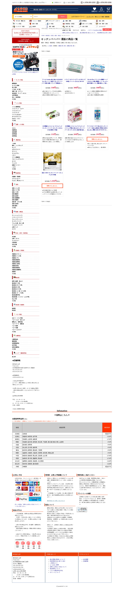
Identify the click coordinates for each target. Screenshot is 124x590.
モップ (14, 147)
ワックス (14, 163)
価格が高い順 (70, 45)
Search (62, 16)
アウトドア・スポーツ (54, 21)
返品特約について (55, 568)
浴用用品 (14, 136)
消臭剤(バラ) (15, 258)
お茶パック (15, 227)
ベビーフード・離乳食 (18, 323)
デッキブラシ (15, 153)
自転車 (34, 26)
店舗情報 (85, 561)
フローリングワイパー (18, 159)
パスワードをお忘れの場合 (95, 30)
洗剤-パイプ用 (16, 190)
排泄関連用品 (15, 343)
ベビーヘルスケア (17, 329)
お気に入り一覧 (66, 30)
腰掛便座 (14, 341)
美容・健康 (51, 26)
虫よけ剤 (14, 299)
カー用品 (51, 23)
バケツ (14, 155)
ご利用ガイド (57, 2)
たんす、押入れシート (18, 180)
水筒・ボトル (15, 238)
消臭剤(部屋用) (16, 267)
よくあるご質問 (69, 2)
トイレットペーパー (17, 217)
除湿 (103, 16)
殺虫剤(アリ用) (16, 283)
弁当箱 (14, 236)
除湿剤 (14, 308)
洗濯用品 (14, 130)
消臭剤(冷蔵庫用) (16, 269)
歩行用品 (14, 345)
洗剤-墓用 (14, 205)
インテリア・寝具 (20, 26)
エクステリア (102, 26)
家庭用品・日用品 (70, 23)
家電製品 (84, 21)
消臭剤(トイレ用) (16, 256)
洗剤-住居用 (15, 196)
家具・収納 (35, 23)
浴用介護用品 (15, 347)
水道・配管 (85, 26)
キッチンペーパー (17, 221)
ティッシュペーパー (17, 215)
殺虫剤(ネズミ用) (16, 289)
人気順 (50, 45)
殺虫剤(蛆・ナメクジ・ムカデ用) (20, 297)
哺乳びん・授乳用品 (17, 322)
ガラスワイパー (16, 149)
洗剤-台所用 (15, 203)
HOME (43, 35)
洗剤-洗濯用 (15, 199)
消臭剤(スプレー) (16, 254)
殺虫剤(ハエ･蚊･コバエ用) (19, 291)
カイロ (14, 229)
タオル (14, 128)
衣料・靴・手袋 (69, 26)
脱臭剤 (14, 271)
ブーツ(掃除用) (16, 157)
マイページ (76, 30)
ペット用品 (18, 23)
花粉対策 (107, 16)
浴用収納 (14, 134)
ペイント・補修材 (36, 21)
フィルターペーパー (17, 225)
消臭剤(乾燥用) (16, 260)
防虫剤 (14, 310)
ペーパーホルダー (17, 114)
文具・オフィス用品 (87, 23)
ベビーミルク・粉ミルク (18, 320)
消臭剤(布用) (15, 265)
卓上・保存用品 (16, 97)
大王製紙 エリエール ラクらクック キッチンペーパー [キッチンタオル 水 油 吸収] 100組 (52, 128)
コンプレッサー (90, 16)
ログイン (83, 30)
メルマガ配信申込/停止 (56, 570)
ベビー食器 (15, 327)
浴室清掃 (14, 132)
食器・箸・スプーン (17, 91)
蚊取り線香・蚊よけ (17, 281)
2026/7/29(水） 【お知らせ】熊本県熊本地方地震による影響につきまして (25, 32)
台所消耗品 (15, 95)
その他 (14, 99)
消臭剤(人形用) (16, 263)
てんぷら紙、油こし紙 (18, 223)
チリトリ (14, 151)
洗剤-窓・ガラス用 (17, 201)
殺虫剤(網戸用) (16, 295)
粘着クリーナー (16, 165)
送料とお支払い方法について (70, 32)
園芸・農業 (68, 21)
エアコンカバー (16, 178)
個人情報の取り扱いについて (87, 32)
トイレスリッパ (16, 110)
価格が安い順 (62, 45)
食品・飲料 (101, 21)
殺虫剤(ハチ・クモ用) (17, 293)
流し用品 (14, 87)
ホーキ (14, 161)
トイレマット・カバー (18, 108)
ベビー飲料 (15, 325)
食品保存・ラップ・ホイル (19, 93)
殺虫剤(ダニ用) (16, 287)
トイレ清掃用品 (16, 106)
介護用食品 (15, 339)
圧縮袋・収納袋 (16, 176)
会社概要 (85, 559)
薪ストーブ (98, 16)
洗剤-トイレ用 (16, 188)
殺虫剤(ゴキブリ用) (17, 285)
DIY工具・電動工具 (20, 21)
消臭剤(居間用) (16, 262)
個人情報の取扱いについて (57, 559)
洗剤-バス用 (15, 192)
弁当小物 (14, 244)
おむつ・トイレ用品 (17, 318)
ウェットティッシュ (17, 219)
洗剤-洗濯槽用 (16, 198)
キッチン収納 (15, 85)
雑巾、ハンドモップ (17, 145)
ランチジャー (15, 240)
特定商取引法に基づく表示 (104, 32)
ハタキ (14, 167)
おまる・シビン (16, 118)
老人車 (14, 356)
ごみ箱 (14, 143)
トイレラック (15, 112)
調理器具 (14, 83)
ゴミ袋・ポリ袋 (16, 89)
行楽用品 (14, 242)
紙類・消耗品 (58, 35)
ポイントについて (55, 572)
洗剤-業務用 (15, 194)
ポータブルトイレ (17, 116)
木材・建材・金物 (103, 23)
